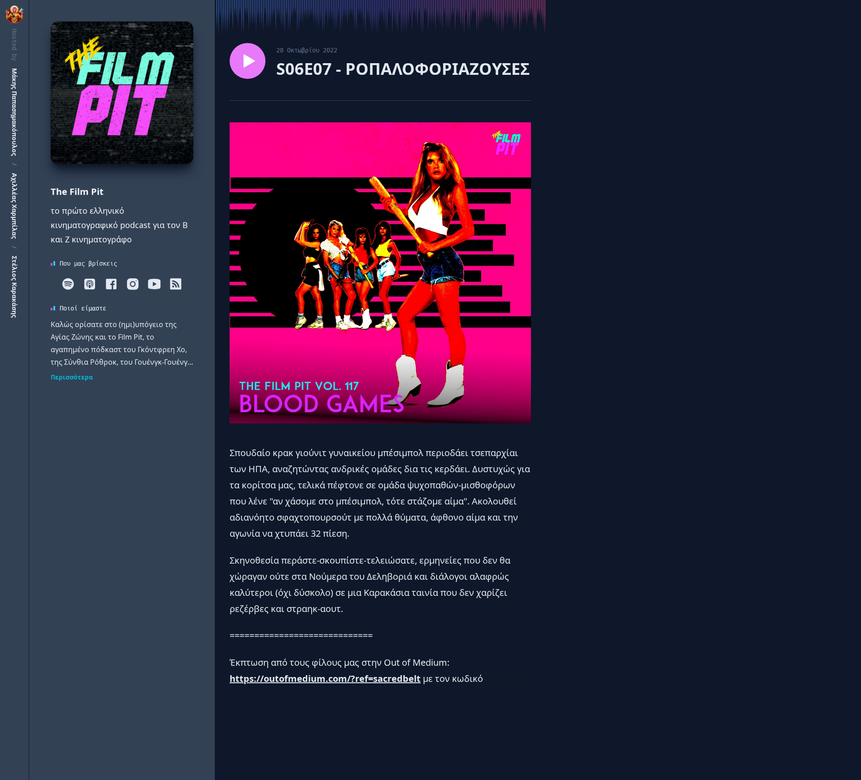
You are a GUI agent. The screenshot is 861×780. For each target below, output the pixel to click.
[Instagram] (133, 284)
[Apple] (90, 284)
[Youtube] (154, 284)
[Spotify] (68, 284)
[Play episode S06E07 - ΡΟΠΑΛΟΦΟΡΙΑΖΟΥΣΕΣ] (247, 61)
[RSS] (176, 284)
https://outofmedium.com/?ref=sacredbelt (325, 678)
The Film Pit (77, 191)
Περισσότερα (72, 377)
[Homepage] (122, 93)
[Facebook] (111, 284)
